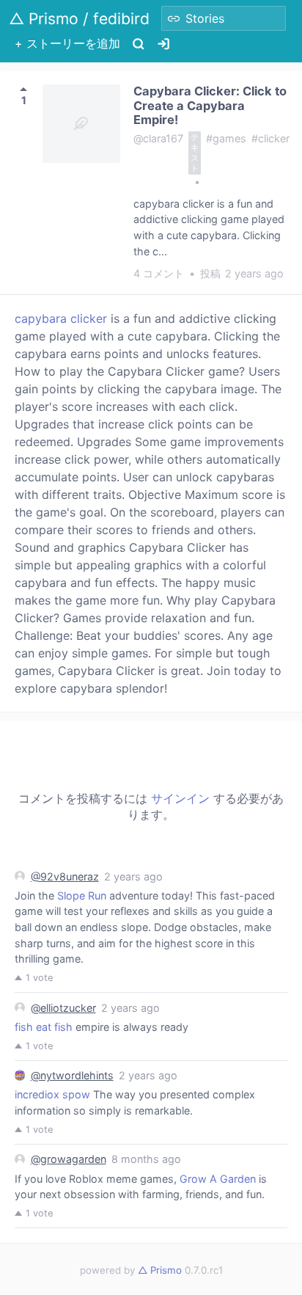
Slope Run (81, 895)
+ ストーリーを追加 (67, 43)
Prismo (160, 1270)
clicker (274, 138)
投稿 (241, 273)
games (229, 138)
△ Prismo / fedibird (79, 19)
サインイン (180, 798)
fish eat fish (44, 1027)
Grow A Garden (218, 1178)
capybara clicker (61, 318)
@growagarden (68, 1159)
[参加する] (163, 43)
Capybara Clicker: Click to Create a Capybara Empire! (210, 105)
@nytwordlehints (72, 1075)
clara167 (163, 138)
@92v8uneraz (65, 876)
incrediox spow (52, 1094)
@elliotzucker (63, 1008)
